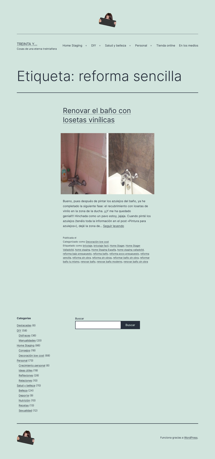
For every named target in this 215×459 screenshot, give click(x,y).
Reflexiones (26, 375)
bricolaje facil (101, 245)
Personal (141, 45)
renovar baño (88, 261)
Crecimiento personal (32, 365)
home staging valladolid (130, 249)
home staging (82, 249)
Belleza (23, 390)
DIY (93, 45)
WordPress (190, 437)
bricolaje (87, 245)
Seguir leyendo (113, 226)
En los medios (188, 45)
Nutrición (24, 400)
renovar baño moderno (109, 261)
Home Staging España (103, 249)
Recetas (24, 405)
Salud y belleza (115, 45)
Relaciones (25, 380)
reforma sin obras (102, 257)
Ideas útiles (25, 370)
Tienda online (165, 45)
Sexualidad (25, 410)
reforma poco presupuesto (124, 253)
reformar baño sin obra (126, 257)
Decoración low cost (97, 241)
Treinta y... (27, 44)
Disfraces (24, 335)
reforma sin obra (81, 257)
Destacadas (24, 325)
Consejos (24, 350)
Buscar (79, 318)
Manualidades (27, 340)
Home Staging (72, 45)
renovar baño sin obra (136, 261)
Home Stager (117, 245)
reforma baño (100, 253)
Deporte (24, 395)
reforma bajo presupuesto (77, 253)
